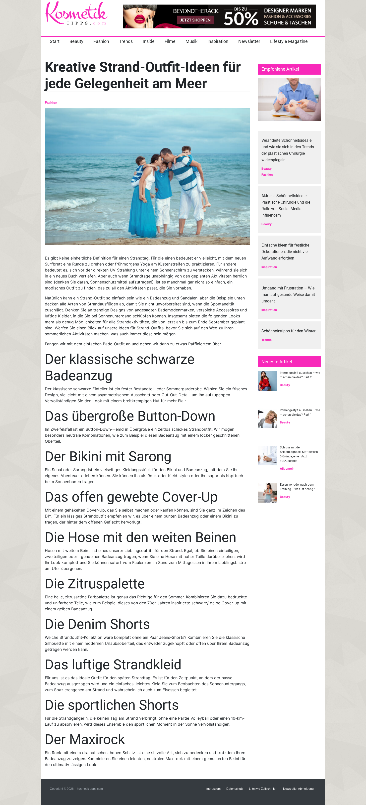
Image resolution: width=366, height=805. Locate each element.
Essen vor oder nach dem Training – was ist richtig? (297, 487)
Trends (126, 41)
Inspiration (217, 41)
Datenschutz (234, 789)
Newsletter (249, 41)
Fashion (101, 41)
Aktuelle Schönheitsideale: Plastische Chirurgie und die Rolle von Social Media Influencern (285, 205)
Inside (149, 41)
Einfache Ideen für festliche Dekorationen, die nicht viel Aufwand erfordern (285, 252)
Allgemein (287, 468)
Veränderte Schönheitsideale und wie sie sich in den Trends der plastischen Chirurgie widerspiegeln (287, 150)
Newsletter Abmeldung (298, 789)
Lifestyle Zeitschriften (263, 789)
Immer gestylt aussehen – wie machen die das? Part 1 (300, 412)
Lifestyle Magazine (289, 41)
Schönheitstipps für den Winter (288, 331)
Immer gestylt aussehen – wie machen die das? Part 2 (300, 375)
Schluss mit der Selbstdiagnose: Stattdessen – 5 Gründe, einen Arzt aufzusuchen (300, 454)
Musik (191, 41)
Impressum (213, 789)
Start (55, 41)
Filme (170, 41)
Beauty (76, 41)
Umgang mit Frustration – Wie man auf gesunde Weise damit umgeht (288, 294)
